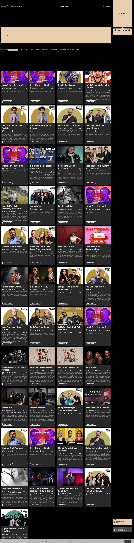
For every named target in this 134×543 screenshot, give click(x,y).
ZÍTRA (32, 49)
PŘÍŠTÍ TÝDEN (54, 49)
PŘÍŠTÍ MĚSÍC (71, 49)
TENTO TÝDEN (45, 49)
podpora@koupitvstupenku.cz (121, 530)
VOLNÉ (21, 49)
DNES (27, 49)
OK (127, 541)
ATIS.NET (122, 528)
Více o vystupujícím (9, 254)
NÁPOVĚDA (19, 6)
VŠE (78, 49)
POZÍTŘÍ (38, 49)
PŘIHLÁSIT (107, 6)
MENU (4, 6)
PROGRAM (11, 6)
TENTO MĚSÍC (63, 49)
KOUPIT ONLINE (7, 101)
